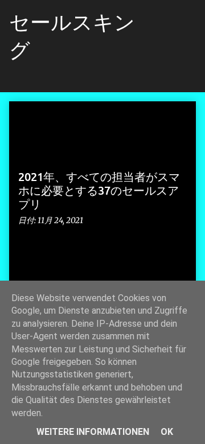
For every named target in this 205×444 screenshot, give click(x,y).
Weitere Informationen (92, 431)
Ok (167, 431)
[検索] (162, 22)
